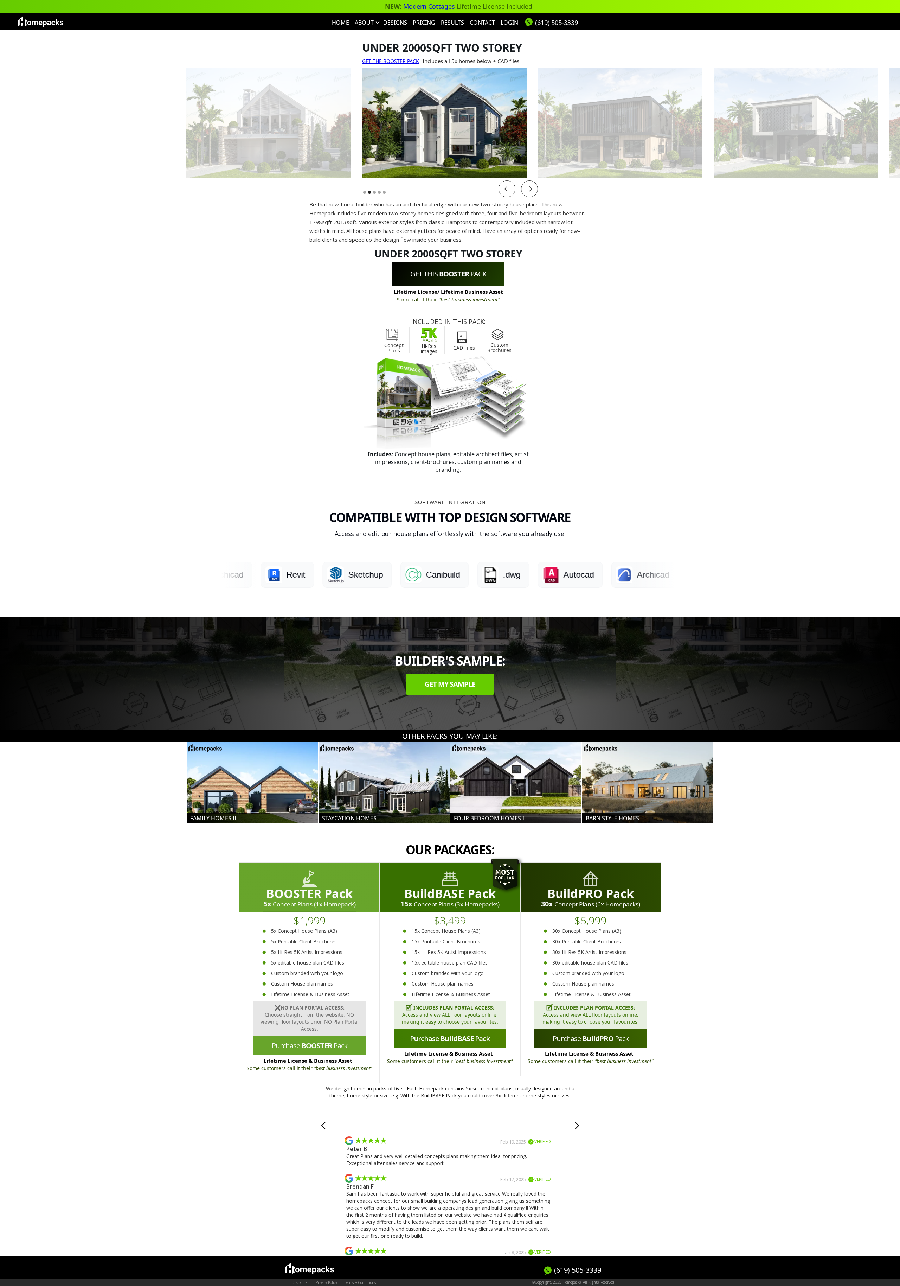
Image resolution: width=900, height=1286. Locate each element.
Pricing (424, 22)
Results (452, 22)
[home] (40, 21)
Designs (395, 22)
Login (509, 22)
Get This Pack (448, 274)
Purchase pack (591, 1038)
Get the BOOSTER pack (390, 61)
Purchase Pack (309, 1045)
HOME (340, 22)
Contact (482, 22)
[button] (366, 22)
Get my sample (450, 684)
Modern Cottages (429, 6)
